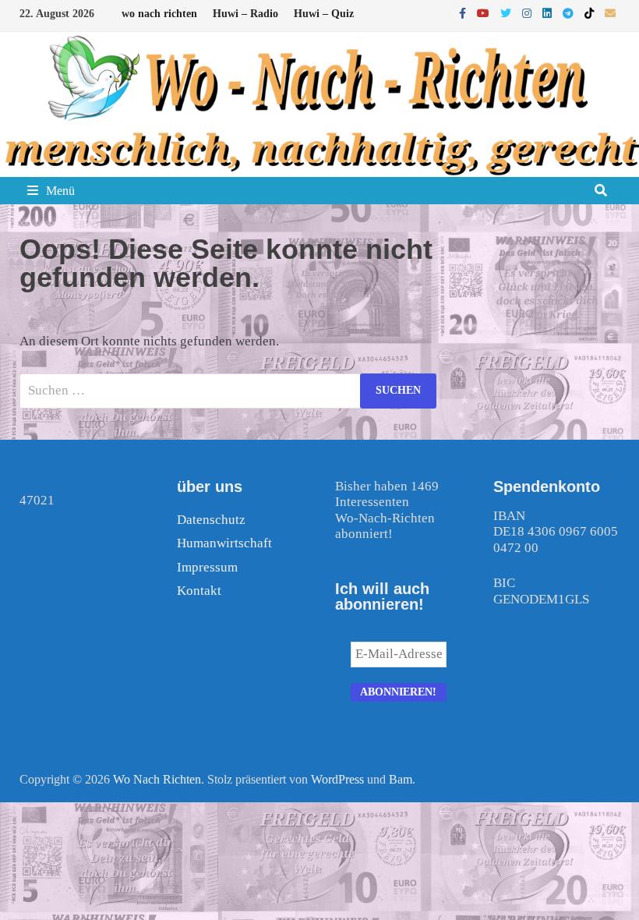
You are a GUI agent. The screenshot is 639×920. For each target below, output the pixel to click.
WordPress (337, 779)
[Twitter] (507, 12)
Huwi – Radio (245, 13)
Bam (400, 779)
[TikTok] (591, 12)
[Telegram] (570, 12)
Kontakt (199, 590)
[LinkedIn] (548, 12)
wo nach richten (159, 13)
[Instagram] (528, 12)
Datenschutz (211, 519)
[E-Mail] (610, 12)
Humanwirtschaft (224, 543)
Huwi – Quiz (324, 13)
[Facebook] (464, 12)
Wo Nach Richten (157, 779)
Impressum (207, 567)
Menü (60, 190)
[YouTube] (484, 12)
